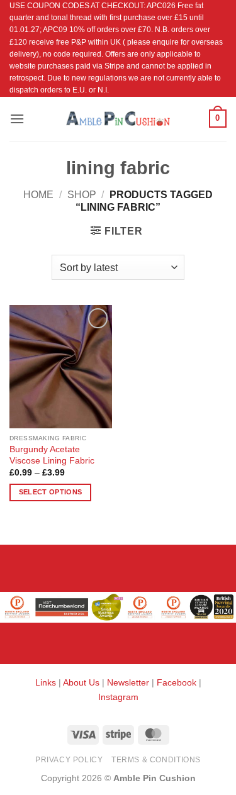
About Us (81, 682)
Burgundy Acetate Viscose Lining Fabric (51, 455)
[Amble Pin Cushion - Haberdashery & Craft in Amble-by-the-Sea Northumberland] (118, 118)
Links (47, 682)
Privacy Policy (69, 759)
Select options (50, 492)
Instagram (118, 697)
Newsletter (128, 682)
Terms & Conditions (156, 759)
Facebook (176, 682)
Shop (81, 194)
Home (38, 194)
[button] (17, 118)
